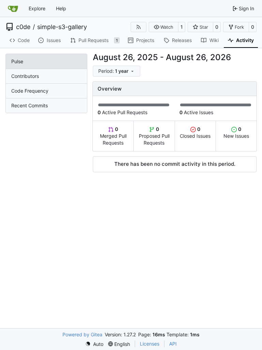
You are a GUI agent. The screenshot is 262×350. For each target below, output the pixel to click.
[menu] (116, 71)
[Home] (13, 8)
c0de (23, 27)
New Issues (236, 132)
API (173, 344)
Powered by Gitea (82, 334)
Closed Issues (195, 132)
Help (61, 8)
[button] (163, 27)
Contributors (25, 76)
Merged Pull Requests (113, 136)
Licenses (149, 344)
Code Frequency (29, 91)
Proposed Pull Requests (154, 136)
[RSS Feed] (138, 27)
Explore (37, 8)
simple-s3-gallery (62, 27)
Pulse (17, 61)
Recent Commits (29, 105)
